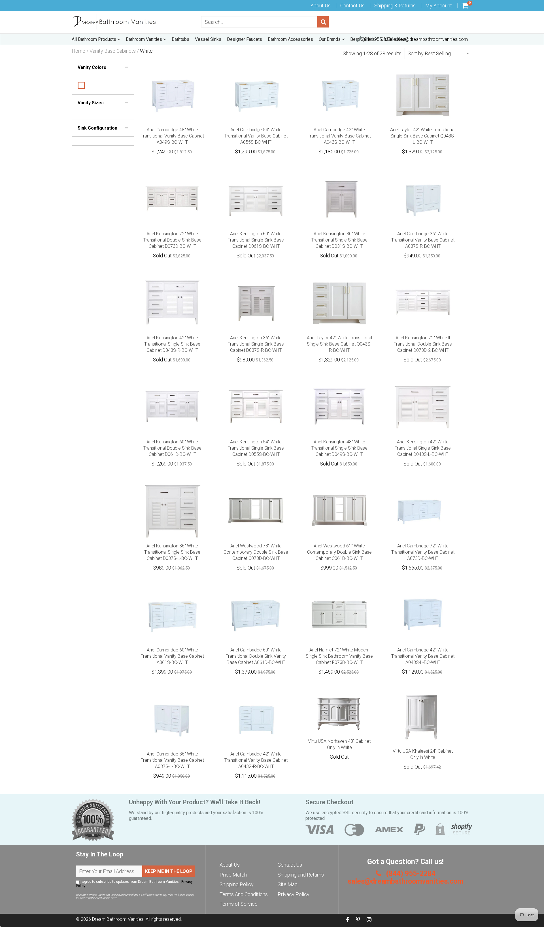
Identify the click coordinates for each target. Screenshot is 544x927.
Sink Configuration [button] (97, 128)
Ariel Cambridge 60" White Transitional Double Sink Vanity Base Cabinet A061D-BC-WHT (256, 656)
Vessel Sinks (208, 39)
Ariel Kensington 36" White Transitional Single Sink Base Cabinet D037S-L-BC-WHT (172, 552)
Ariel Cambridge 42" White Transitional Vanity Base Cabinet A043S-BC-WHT (339, 136)
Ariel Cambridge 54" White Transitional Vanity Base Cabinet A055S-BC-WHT (256, 136)
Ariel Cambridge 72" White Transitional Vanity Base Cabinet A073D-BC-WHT (422, 552)
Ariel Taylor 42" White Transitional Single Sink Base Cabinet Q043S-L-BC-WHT (422, 136)
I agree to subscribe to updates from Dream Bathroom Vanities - (134, 884)
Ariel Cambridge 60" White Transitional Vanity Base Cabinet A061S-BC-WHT (172, 656)
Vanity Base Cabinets (113, 51)
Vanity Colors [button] (92, 67)
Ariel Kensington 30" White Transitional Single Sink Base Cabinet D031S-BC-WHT (339, 240)
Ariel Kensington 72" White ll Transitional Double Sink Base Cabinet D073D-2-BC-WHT (423, 344)
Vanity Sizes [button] (91, 102)
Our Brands (330, 39)
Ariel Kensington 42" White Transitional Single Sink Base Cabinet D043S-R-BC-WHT (172, 344)
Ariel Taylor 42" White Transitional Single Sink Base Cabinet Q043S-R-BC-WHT (339, 344)
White (81, 85)
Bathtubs (180, 39)
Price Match (233, 875)
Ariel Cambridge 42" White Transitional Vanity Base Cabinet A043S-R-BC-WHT (256, 760)
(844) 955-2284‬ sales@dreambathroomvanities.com (415, 39)
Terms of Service (239, 904)
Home (78, 51)
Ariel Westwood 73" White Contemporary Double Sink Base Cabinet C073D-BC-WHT (256, 552)
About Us (321, 6)
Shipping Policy (237, 884)
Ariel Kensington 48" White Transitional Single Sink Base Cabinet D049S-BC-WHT (339, 448)
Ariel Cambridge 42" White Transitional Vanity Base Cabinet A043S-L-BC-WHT (422, 656)
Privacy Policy (293, 894)
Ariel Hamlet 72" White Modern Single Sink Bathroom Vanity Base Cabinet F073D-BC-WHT (339, 656)
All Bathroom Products (94, 39)
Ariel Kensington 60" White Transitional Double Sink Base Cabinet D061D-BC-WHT (172, 448)
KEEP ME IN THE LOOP (168, 871)
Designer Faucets (244, 39)
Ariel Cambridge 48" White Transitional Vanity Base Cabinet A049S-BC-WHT (172, 136)
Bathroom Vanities (144, 39)
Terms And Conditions (244, 894)
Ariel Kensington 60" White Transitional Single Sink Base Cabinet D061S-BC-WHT (256, 240)
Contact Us (352, 6)
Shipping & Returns (395, 6)
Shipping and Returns (301, 875)
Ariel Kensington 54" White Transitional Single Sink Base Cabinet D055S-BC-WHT (256, 448)
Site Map (288, 884)
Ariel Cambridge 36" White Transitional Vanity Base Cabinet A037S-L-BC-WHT (172, 760)
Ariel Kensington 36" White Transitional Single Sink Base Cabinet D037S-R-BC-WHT (256, 344)
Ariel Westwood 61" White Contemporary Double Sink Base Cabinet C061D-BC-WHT (339, 552)
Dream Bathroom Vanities (117, 919)
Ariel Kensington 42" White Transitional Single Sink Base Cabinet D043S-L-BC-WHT (423, 448)
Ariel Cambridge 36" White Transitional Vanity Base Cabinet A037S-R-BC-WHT (422, 240)
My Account (438, 6)
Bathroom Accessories (290, 39)
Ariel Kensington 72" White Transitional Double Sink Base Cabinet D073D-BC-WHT (172, 240)
